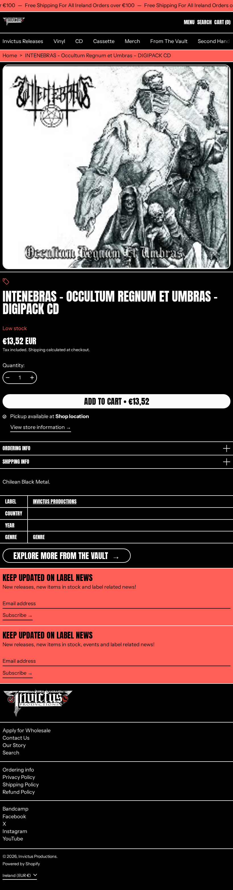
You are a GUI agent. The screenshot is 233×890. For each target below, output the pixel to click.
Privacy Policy (19, 777)
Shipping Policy (21, 784)
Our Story (14, 745)
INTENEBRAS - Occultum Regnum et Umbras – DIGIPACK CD (98, 56)
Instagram (15, 831)
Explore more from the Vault (61, 556)
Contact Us (16, 738)
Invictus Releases (23, 41)
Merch (132, 41)
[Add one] (32, 378)
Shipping (36, 349)
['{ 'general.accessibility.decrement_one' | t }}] (8, 378)
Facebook (14, 817)
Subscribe (14, 615)
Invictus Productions (54, 501)
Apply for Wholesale (27, 730)
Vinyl (59, 41)
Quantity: (14, 366)
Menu (189, 22)
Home (10, 56)
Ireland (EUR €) (17, 875)
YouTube (13, 839)
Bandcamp (15, 809)
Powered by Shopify (21, 863)
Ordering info (18, 770)
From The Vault (169, 41)
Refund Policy (19, 792)
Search (11, 753)
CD (79, 41)
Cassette (104, 41)
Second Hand (214, 41)
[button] (204, 22)
